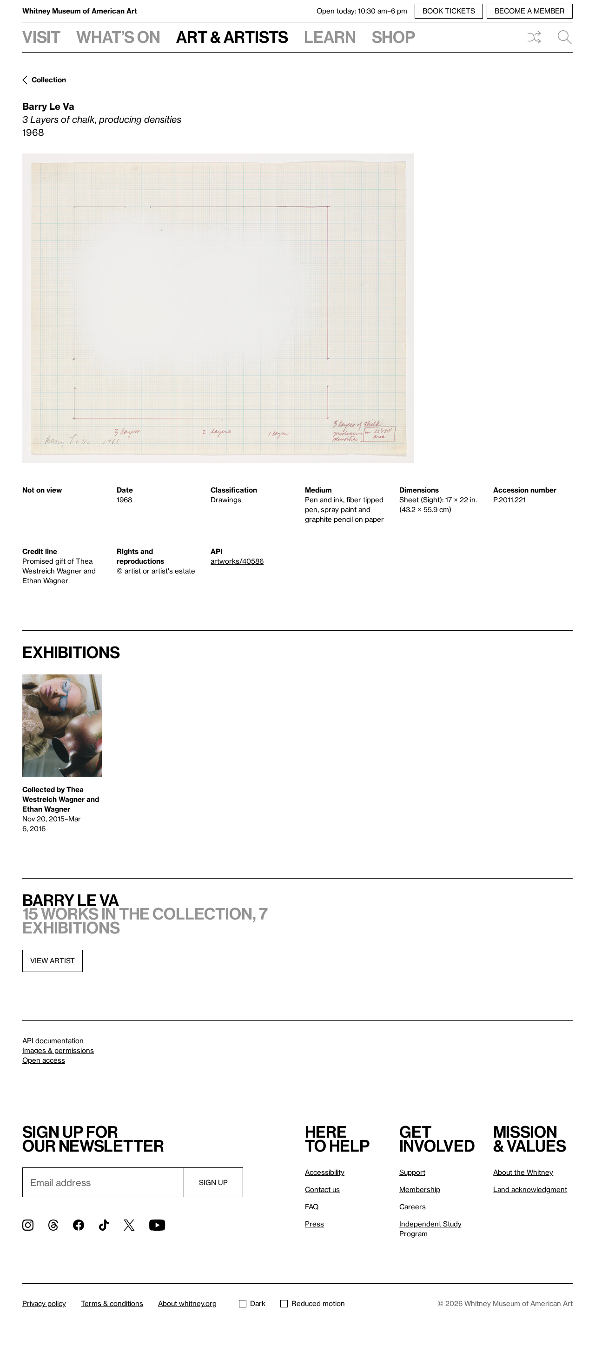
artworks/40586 (237, 561)
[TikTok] (104, 1225)
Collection (49, 79)
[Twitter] (129, 1225)
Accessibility (324, 1172)
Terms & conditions (112, 1303)
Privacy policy (44, 1303)
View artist (52, 960)
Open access (43, 1060)
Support (412, 1172)
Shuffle (534, 37)
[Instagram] (28, 1225)
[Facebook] (79, 1225)
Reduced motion (318, 1303)
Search (561, 37)
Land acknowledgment (530, 1189)
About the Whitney (523, 1172)
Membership (419, 1189)
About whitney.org (187, 1303)
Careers (412, 1206)
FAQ (311, 1206)
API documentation (53, 1040)
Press (314, 1224)
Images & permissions (58, 1050)
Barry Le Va (48, 106)
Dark (257, 1303)
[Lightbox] (218, 308)
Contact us (322, 1189)
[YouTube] (157, 1225)
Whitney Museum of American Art (79, 11)
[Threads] (53, 1225)
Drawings (226, 499)
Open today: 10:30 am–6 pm (362, 11)
